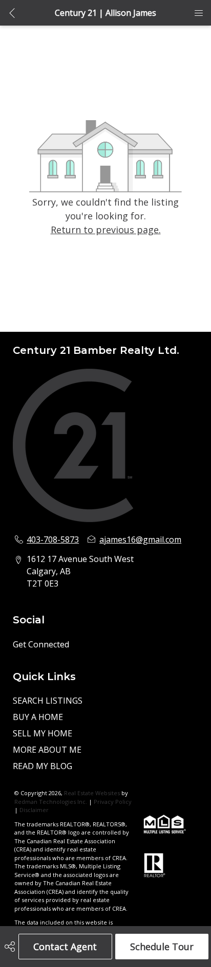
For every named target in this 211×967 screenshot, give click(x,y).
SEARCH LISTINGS (47, 700)
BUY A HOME (38, 717)
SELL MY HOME (42, 733)
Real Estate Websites (92, 793)
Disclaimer (34, 810)
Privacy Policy (113, 801)
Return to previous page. (106, 229)
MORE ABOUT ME (47, 749)
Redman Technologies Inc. (51, 801)
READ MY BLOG (42, 766)
